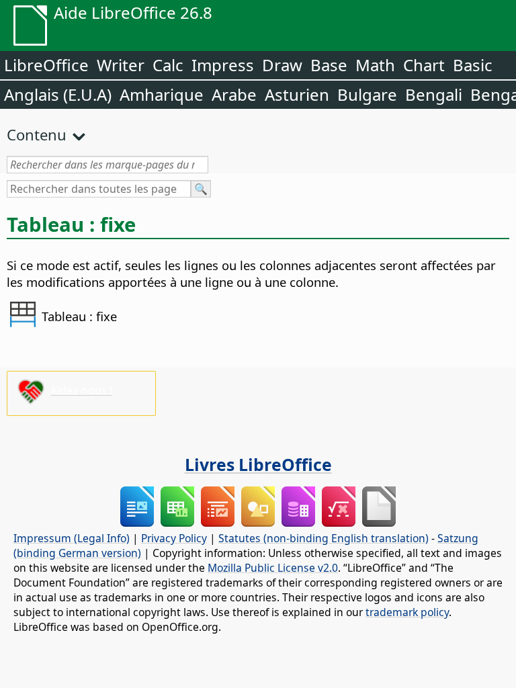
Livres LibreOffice (258, 464)
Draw (282, 65)
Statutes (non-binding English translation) (323, 538)
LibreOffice (46, 65)
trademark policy (407, 612)
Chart (424, 65)
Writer (120, 65)
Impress (222, 65)
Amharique (162, 94)
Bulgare (367, 94)
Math (375, 65)
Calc (168, 65)
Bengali (433, 94)
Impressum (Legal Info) (71, 538)
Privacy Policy (174, 538)
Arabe (234, 94)
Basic (472, 65)
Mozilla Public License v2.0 (273, 567)
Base (328, 65)
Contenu (37, 134)
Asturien (297, 94)
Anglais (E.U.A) (58, 94)
